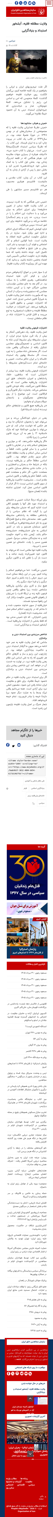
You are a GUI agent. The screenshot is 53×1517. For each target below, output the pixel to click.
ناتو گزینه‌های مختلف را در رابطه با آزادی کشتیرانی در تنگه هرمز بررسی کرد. (26, 1149)
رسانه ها (24, 1478)
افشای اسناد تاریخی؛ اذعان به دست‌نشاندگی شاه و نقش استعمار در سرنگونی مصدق (26, 1204)
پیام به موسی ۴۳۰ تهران (35, 1032)
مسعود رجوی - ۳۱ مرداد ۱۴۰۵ (33, 973)
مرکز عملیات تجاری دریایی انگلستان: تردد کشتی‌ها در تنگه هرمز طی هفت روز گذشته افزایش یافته (26, 1138)
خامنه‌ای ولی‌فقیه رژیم (36, 795)
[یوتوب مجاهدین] (25, 3)
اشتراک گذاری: (40, 746)
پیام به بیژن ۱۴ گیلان (37, 1045)
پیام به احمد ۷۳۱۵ (38, 1330)
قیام (25, 788)
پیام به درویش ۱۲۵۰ (37, 1312)
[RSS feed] (33, 3)
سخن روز (10, 1488)
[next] (30, 1454)
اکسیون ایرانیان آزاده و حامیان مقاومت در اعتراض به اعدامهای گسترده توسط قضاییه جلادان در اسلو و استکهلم (26, 1017)
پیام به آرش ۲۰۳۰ (38, 1324)
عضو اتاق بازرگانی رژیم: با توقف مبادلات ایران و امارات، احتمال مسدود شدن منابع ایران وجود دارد (26, 1290)
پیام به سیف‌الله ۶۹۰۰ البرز (35, 1057)
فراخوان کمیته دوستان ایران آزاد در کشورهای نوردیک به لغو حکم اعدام (22, 1410)
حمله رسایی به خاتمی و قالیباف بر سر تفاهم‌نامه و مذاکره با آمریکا (26, 1195)
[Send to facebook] (8, 745)
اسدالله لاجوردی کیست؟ (35, 1026)
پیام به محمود (40, 1318)
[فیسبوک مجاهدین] (16, 3)
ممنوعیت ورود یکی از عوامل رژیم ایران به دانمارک (26, 1185)
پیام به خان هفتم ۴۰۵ (36, 1300)
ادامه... (18, 1359)
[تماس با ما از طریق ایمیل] (26, 1374)
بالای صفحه (41, 1497)
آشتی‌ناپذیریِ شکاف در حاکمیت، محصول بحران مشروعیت (26, 1227)
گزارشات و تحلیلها (13, 1481)
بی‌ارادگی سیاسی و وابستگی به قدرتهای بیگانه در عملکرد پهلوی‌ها (26, 1272)
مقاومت (28, 1481)
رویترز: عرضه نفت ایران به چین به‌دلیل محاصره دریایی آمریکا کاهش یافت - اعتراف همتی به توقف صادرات (26, 1161)
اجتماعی (9, 1485)
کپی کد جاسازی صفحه (35, 756)
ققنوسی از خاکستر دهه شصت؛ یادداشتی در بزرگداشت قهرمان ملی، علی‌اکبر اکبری (26, 1005)
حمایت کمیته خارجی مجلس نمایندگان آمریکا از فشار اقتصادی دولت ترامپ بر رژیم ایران (26, 1250)
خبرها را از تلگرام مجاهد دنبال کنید (26, 733)
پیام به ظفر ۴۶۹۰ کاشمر (36, 1051)
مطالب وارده (11, 1478)
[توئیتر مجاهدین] (21, 3)
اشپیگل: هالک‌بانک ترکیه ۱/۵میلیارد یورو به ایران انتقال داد (23, 1456)
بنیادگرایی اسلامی (37, 788)
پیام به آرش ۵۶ (39, 1039)
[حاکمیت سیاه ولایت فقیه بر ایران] (26, 61)
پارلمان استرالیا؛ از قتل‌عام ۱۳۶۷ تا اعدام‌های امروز (26, 1065)
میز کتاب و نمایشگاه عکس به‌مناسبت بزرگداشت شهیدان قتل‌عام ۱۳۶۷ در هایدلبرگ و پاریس (26, 1103)
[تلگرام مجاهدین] (29, 3)
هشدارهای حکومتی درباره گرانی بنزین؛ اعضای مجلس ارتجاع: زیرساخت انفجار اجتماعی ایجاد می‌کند (26, 1174)
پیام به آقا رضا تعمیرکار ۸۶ (35, 1306)
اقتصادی (21, 1485)
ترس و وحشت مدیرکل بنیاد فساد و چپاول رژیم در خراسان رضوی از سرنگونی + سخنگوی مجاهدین (26, 1077)
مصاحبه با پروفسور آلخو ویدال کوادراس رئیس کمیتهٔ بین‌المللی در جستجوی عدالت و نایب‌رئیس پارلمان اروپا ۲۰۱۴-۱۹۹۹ (26, 1216)
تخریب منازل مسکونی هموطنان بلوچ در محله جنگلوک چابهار (26, 1114)
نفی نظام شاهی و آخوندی (34, 781)
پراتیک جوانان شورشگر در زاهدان (32, 1280)
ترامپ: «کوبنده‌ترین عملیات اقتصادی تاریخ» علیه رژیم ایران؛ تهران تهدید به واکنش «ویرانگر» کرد (26, 1239)
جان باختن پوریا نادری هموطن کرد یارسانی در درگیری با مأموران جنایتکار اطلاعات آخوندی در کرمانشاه (26, 1090)
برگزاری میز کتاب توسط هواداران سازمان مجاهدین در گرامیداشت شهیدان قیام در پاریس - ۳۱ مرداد (26, 1125)
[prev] (30, 1398)
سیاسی (12, 41)
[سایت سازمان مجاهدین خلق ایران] (26, 12)
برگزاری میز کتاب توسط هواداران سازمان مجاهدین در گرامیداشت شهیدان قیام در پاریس (26, 1261)
